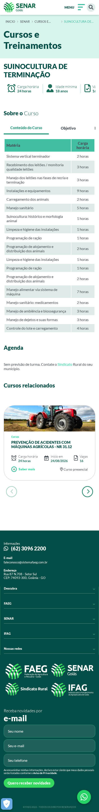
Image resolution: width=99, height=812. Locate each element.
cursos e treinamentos (46, 21)
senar (25, 21)
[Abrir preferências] (6, 804)
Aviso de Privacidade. (45, 773)
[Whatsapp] (84, 797)
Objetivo (68, 128)
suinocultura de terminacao (77, 21)
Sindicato (65, 364)
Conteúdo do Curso (26, 127)
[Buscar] (91, 7)
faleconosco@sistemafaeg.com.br (25, 562)
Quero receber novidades (29, 783)
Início (10, 21)
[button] (87, 491)
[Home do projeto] (20, 7)
